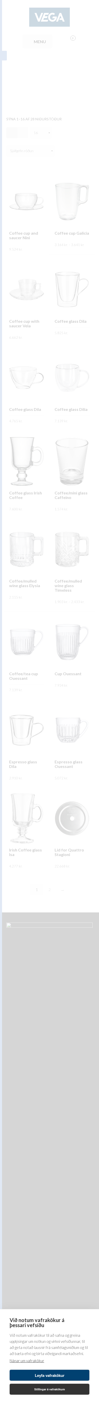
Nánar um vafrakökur (27, 1360)
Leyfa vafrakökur (49, 1375)
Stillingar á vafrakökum (49, 1389)
